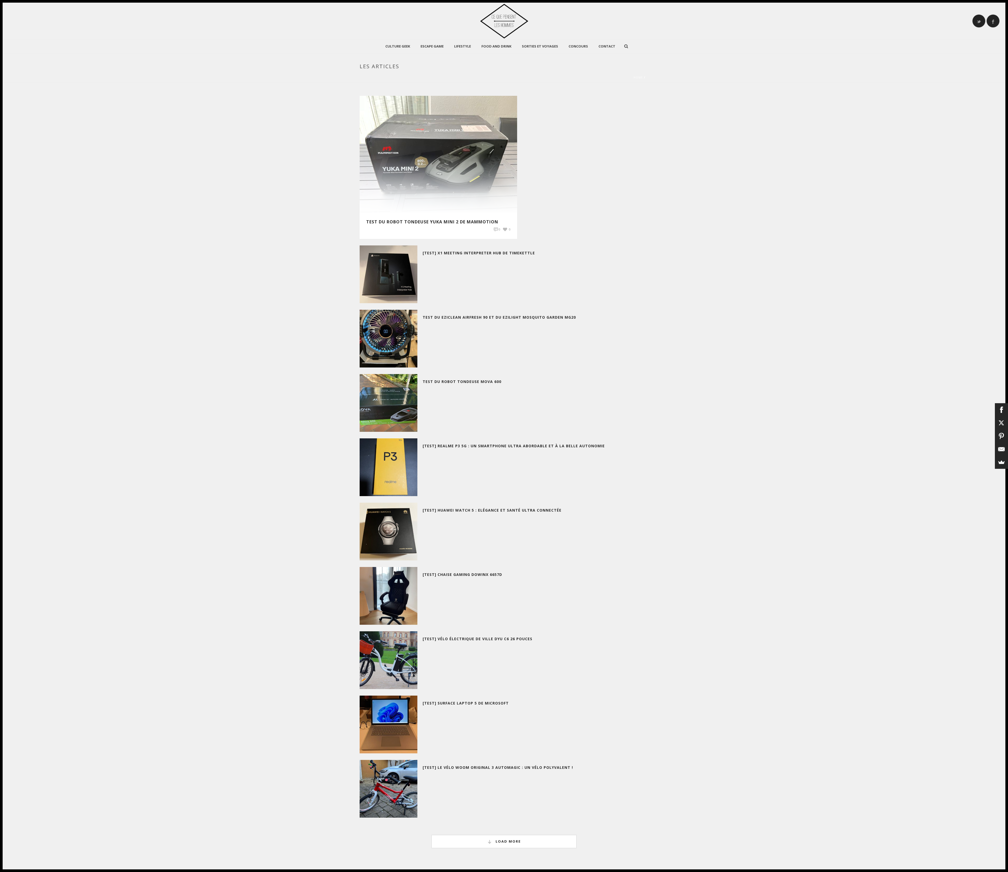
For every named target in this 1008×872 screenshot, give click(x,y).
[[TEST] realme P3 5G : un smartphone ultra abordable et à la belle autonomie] (388, 466)
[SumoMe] (1001, 462)
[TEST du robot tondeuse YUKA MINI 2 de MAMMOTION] (438, 154)
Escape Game (432, 46)
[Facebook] (1001, 409)
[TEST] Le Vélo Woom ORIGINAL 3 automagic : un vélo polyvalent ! (498, 767)
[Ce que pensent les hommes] (504, 21)
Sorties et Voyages (540, 46)
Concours (578, 46)
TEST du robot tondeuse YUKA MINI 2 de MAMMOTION (432, 222)
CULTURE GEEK (397, 46)
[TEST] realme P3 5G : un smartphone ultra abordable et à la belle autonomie (514, 445)
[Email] (1001, 449)
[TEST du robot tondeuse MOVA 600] (388, 402)
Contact (606, 46)
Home (638, 77)
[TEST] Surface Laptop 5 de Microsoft (466, 703)
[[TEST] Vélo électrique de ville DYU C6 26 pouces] (388, 659)
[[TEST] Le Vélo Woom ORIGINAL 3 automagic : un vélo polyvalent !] (388, 788)
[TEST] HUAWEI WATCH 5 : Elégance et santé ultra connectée (492, 510)
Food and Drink (496, 46)
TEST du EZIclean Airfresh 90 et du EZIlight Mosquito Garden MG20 (499, 317)
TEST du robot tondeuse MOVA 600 (462, 381)
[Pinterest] (1001, 436)
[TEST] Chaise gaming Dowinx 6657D (462, 574)
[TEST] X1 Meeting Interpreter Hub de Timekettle (479, 252)
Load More (507, 841)
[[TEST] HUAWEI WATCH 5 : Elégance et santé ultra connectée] (388, 531)
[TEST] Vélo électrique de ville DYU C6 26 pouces (477, 638)
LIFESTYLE (462, 46)
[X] (1001, 422)
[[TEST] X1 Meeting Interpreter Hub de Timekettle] (388, 273)
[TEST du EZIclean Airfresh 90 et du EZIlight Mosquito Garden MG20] (388, 338)
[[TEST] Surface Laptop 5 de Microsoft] (388, 724)
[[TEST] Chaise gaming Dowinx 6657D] (388, 595)
